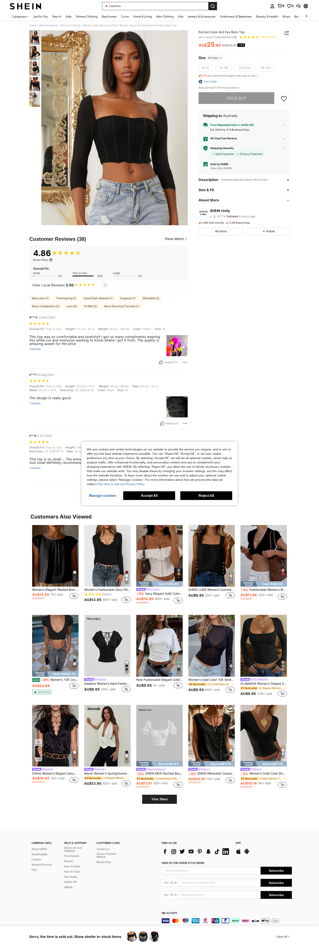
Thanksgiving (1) (66, 298)
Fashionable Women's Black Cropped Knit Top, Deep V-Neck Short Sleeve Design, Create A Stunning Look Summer (264, 589)
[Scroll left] (301, 16)
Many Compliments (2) (45, 306)
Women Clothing (70, 25)
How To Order (72, 866)
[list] (196, 851)
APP (238, 843)
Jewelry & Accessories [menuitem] (201, 16)
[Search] (212, 6)
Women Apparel (48, 25)
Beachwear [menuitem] (109, 16)
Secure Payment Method (106, 855)
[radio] (206, 67)
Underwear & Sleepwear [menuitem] (236, 16)
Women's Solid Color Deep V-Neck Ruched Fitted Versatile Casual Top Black (264, 773)
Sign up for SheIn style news (183, 863)
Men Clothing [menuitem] (165, 16)
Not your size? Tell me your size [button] (218, 87)
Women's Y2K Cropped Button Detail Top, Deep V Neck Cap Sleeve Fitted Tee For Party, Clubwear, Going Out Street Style (56, 679)
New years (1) (40, 298)
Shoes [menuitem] (286, 16)
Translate (35, 349)
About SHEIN (39, 849)
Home (32, 25)
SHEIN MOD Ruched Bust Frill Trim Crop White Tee (160, 773)
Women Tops (127, 25)
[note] (159, 584)
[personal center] (272, 6)
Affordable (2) (151, 298)
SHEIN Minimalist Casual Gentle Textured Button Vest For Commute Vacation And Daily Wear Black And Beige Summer (212, 773)
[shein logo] (25, 6)
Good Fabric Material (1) (98, 298)
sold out (237, 98)
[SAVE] (284, 98)
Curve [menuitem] (125, 16)
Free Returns (71, 856)
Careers (36, 859)
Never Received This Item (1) (121, 306)
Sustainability (39, 854)
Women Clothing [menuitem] (86, 16)
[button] (298, 6)
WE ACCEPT (169, 913)
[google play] (247, 853)
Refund (68, 861)
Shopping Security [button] (222, 148)
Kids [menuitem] (180, 16)
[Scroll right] (306, 16)
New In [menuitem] (56, 16)
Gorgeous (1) (127, 298)
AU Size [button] (213, 57)
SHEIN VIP (70, 882)
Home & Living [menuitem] (142, 16)
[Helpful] (161, 362)
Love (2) (72, 306)
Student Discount (41, 864)
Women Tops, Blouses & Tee (100, 25)
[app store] (238, 853)
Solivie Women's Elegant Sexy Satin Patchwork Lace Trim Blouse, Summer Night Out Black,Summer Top (55, 773)
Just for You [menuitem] (40, 16)
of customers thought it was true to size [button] (229, 75)
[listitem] (55, 566)
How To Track (72, 871)
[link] (280, 5)
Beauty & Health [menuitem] (267, 16)
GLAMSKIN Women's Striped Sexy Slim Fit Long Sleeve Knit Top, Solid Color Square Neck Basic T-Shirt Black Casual (263, 683)
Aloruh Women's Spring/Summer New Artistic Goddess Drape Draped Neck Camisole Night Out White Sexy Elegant (107, 773)
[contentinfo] (227, 920)
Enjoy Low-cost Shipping (73, 849)
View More (159, 799)
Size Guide (70, 876)
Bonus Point (104, 862)
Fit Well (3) (90, 306)
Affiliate (68, 887)
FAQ (33, 870)
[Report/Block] (185, 362)
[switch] (104, 285)
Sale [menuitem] (68, 16)
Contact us (103, 849)
